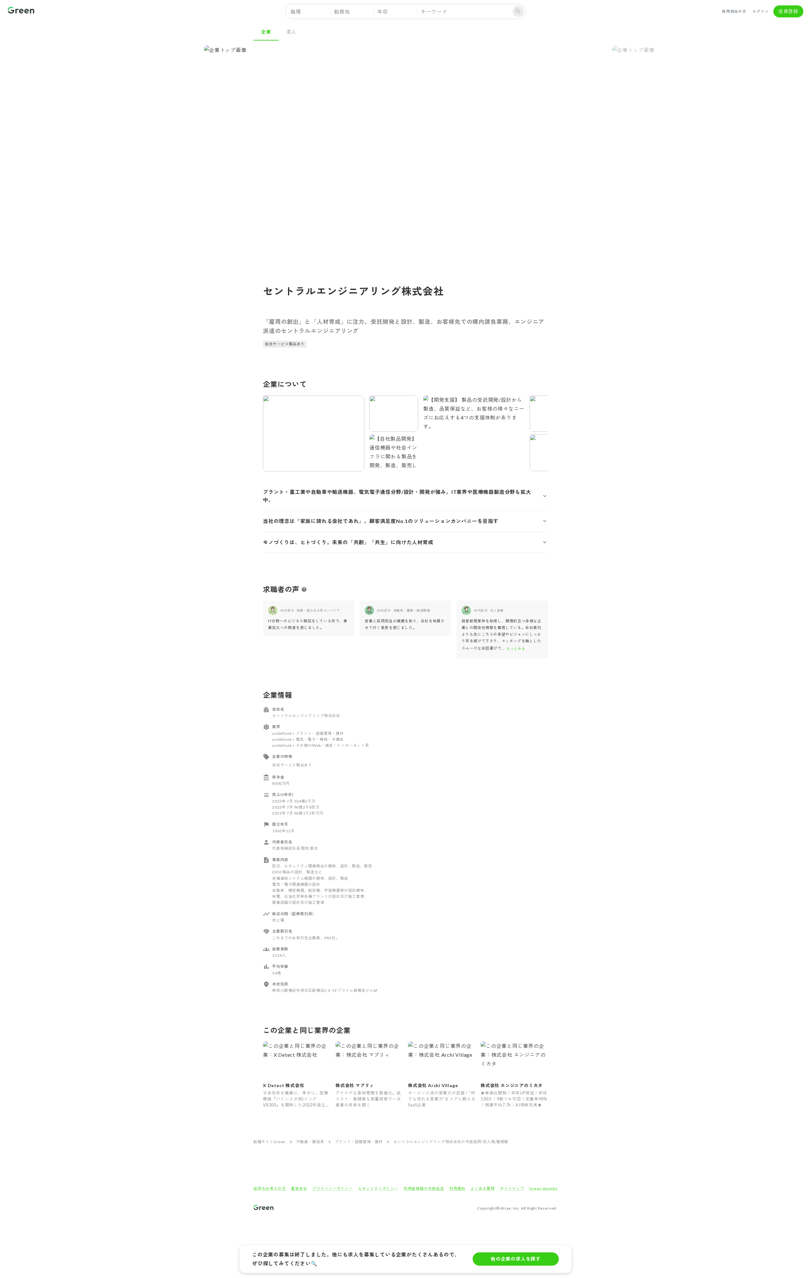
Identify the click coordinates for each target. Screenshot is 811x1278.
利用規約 (457, 1188)
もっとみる (515, 648)
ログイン (760, 11)
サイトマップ (512, 1188)
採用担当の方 (734, 11)
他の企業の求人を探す (516, 1259)
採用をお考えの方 (269, 1188)
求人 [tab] (291, 32)
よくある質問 (482, 1188)
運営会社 (299, 1188)
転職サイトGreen (269, 1141)
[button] (405, 496)
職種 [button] (296, 12)
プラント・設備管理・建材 (359, 1141)
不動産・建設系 (310, 1141)
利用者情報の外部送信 (424, 1188)
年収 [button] (382, 12)
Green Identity (543, 1188)
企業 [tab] (266, 32)
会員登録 (788, 11)
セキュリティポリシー (378, 1188)
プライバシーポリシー (332, 1188)
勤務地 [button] (342, 12)
